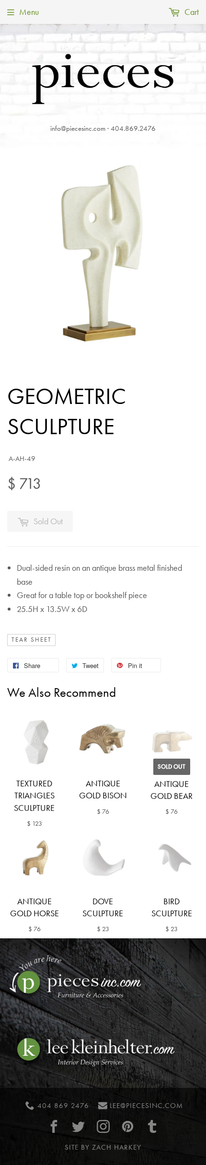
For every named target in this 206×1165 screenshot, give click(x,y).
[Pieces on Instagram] (103, 1126)
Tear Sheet (31, 640)
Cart (191, 11)
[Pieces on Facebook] (54, 1126)
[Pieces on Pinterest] (127, 1126)
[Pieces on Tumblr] (152, 1126)
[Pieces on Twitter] (78, 1126)
